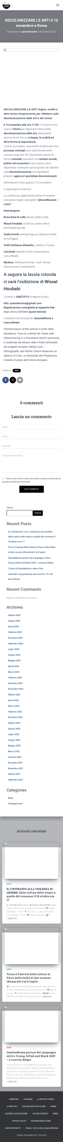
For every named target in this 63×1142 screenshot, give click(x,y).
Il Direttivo (12, 1106)
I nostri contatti (40, 1114)
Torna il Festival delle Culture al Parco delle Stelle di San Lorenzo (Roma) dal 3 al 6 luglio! (29, 977)
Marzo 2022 (13, 751)
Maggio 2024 (14, 660)
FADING (53, 1106)
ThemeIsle (41, 1135)
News (17, 370)
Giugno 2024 (14, 655)
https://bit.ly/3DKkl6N (16, 311)
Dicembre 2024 (15, 638)
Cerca (9, 507)
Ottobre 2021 (14, 774)
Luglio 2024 (13, 649)
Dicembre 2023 (15, 683)
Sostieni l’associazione (16, 1114)
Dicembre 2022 (15, 717)
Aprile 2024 (13, 666)
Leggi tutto (12, 918)
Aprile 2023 (13, 700)
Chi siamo (27, 1099)
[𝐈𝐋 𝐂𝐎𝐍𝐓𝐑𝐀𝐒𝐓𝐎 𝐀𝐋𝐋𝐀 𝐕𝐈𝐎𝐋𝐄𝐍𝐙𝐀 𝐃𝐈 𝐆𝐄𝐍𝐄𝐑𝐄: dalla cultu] (31, 861)
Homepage (14, 1099)
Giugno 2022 (14, 740)
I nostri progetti (13, 1128)
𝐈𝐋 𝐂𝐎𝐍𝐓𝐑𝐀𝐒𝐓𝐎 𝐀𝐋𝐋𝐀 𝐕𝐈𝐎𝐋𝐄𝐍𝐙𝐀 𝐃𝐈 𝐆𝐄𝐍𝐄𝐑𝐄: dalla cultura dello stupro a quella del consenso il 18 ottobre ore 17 (32, 537)
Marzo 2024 (13, 672)
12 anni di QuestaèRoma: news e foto (25, 568)
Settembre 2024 (15, 643)
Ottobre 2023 (14, 694)
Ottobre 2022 (14, 723)
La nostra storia (45, 1099)
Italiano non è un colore (34, 1106)
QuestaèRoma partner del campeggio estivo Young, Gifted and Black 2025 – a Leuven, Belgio (31, 1056)
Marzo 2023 (13, 706)
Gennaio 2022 (14, 757)
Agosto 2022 (14, 729)
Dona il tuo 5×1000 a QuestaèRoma (42, 1128)
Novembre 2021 (15, 768)
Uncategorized (15, 803)
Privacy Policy (19, 1121)
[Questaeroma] (7, 5)
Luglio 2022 (13, 734)
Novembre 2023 (15, 689)
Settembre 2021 (15, 780)
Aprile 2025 (13, 626)
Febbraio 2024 (15, 677)
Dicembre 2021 (15, 763)
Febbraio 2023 (15, 712)
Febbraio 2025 (15, 632)
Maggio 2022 (14, 745)
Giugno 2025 (14, 621)
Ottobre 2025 (14, 615)
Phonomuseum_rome (41, 1121)
